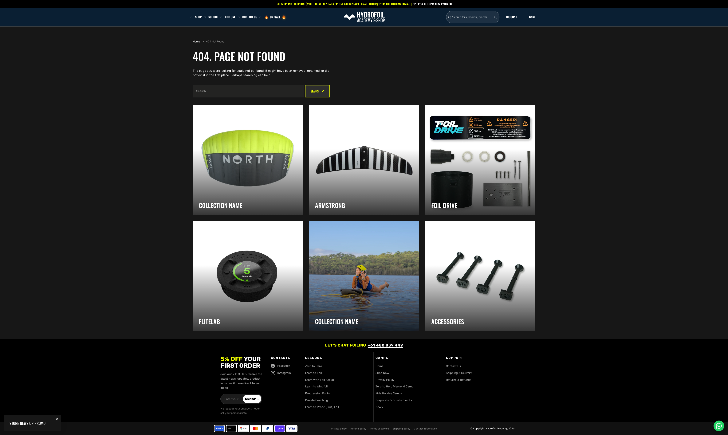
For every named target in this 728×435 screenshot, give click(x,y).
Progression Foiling (318, 393)
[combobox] (471, 17)
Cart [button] (532, 16)
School (213, 17)
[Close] (57, 419)
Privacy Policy (385, 380)
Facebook (283, 365)
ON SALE (275, 17)
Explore (230, 17)
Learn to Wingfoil (316, 386)
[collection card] (364, 160)
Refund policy (358, 428)
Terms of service (379, 428)
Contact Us (249, 17)
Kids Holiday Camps (389, 393)
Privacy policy (339, 428)
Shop (198, 17)
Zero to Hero (313, 366)
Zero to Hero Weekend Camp (394, 386)
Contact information (425, 428)
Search (315, 91)
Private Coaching (316, 400)
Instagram (284, 373)
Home (196, 41)
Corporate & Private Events (394, 400)
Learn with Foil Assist (319, 380)
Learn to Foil (313, 373)
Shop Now (382, 373)
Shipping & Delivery (459, 373)
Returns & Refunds (458, 380)
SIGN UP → (252, 399)
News (379, 407)
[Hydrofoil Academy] (364, 17)
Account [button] (511, 17)
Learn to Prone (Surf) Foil (322, 407)
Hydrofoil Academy (496, 428)
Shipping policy (401, 428)
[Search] (495, 17)
